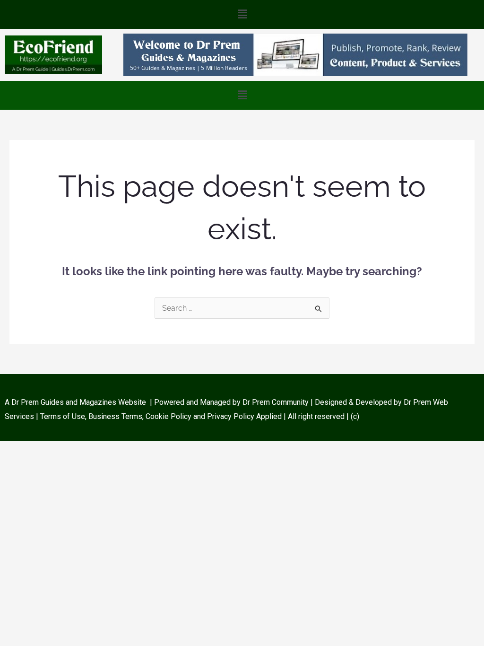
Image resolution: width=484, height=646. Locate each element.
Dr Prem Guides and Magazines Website (78, 402)
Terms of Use (62, 416)
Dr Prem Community (275, 402)
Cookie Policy (169, 416)
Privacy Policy (230, 416)
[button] (242, 14)
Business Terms (115, 416)
